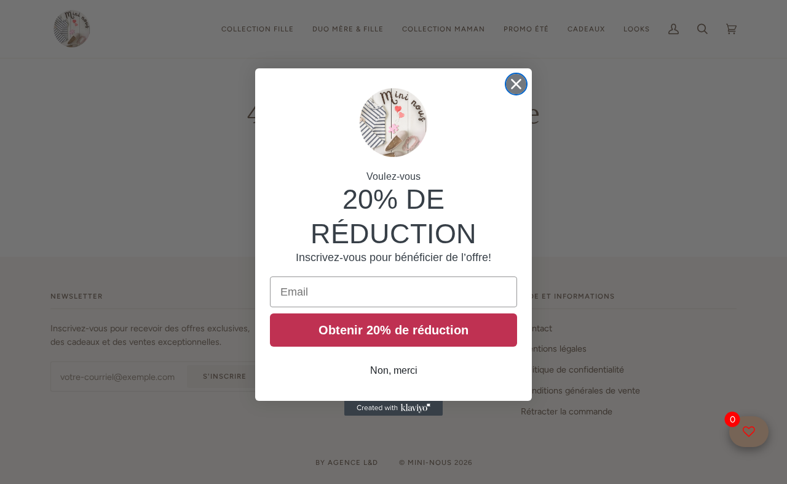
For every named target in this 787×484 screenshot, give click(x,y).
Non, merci (393, 370)
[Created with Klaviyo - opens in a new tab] (393, 408)
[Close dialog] (516, 84)
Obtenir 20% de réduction (393, 330)
